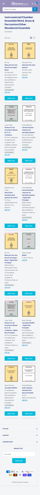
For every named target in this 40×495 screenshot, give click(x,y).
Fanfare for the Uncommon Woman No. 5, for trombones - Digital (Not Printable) (11, 328)
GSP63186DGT (9, 405)
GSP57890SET (9, 350)
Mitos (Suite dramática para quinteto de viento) (11, 195)
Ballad (24, 255)
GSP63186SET (26, 343)
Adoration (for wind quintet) (28, 66)
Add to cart (11, 98)
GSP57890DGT (9, 152)
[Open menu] (4, 4)
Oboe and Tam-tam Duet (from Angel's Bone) (11, 67)
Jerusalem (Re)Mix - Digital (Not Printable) (28, 325)
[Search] (34, 9)
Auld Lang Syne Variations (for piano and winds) (27, 390)
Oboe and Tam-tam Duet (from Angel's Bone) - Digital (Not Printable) (11, 259)
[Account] (32, 3)
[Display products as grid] (31, 38)
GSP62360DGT (27, 147)
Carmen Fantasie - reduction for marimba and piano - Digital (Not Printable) (28, 195)
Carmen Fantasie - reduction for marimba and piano (28, 129)
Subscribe (19, 461)
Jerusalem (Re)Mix (11, 388)
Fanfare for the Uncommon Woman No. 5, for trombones (11, 131)
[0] (35, 4)
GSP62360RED (27, 217)
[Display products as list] (34, 38)
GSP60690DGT (9, 90)
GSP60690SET (9, 285)
